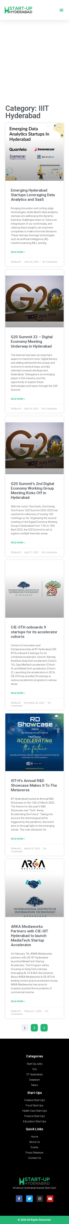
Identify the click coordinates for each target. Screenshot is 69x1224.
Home (34, 1136)
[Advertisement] (34, 63)
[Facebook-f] (19, 1198)
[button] (61, 10)
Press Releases (34, 1152)
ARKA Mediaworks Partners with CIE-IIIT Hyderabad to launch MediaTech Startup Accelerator (29, 935)
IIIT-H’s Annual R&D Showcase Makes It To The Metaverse (34, 785)
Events (34, 1147)
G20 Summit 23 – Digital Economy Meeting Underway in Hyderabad (32, 341)
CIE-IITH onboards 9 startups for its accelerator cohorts (34, 632)
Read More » (18, 252)
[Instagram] (39, 1198)
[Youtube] (50, 1198)
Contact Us (34, 1157)
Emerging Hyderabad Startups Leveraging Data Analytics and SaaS (33, 195)
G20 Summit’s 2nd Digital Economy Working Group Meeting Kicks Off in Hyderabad (32, 491)
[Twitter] (29, 1198)
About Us (34, 1142)
